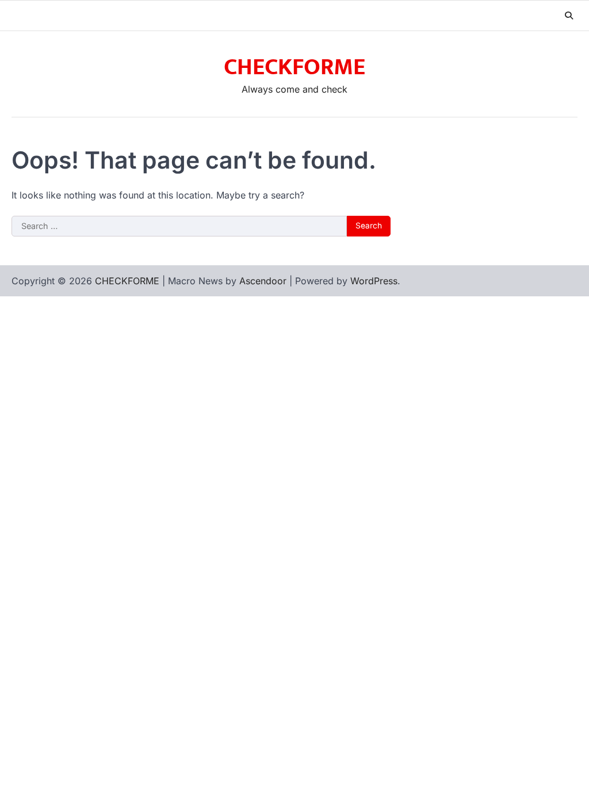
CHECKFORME (294, 67)
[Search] (568, 15)
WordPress (373, 281)
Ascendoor (262, 281)
